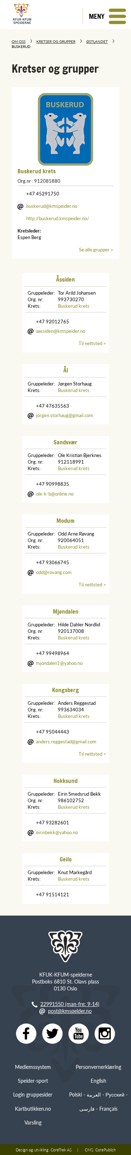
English (98, 1080)
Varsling (32, 1122)
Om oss (18, 41)
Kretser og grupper (55, 41)
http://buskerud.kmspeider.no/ (57, 218)
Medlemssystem (33, 1066)
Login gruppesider (32, 1094)
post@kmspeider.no (70, 1010)
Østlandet (97, 41)
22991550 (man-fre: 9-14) (69, 1003)
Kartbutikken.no (33, 1108)
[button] (107, 16)
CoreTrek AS (61, 1149)
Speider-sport (33, 1080)
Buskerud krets (36, 171)
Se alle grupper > (96, 249)
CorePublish (105, 1149)
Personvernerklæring (98, 1066)
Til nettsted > (92, 343)
